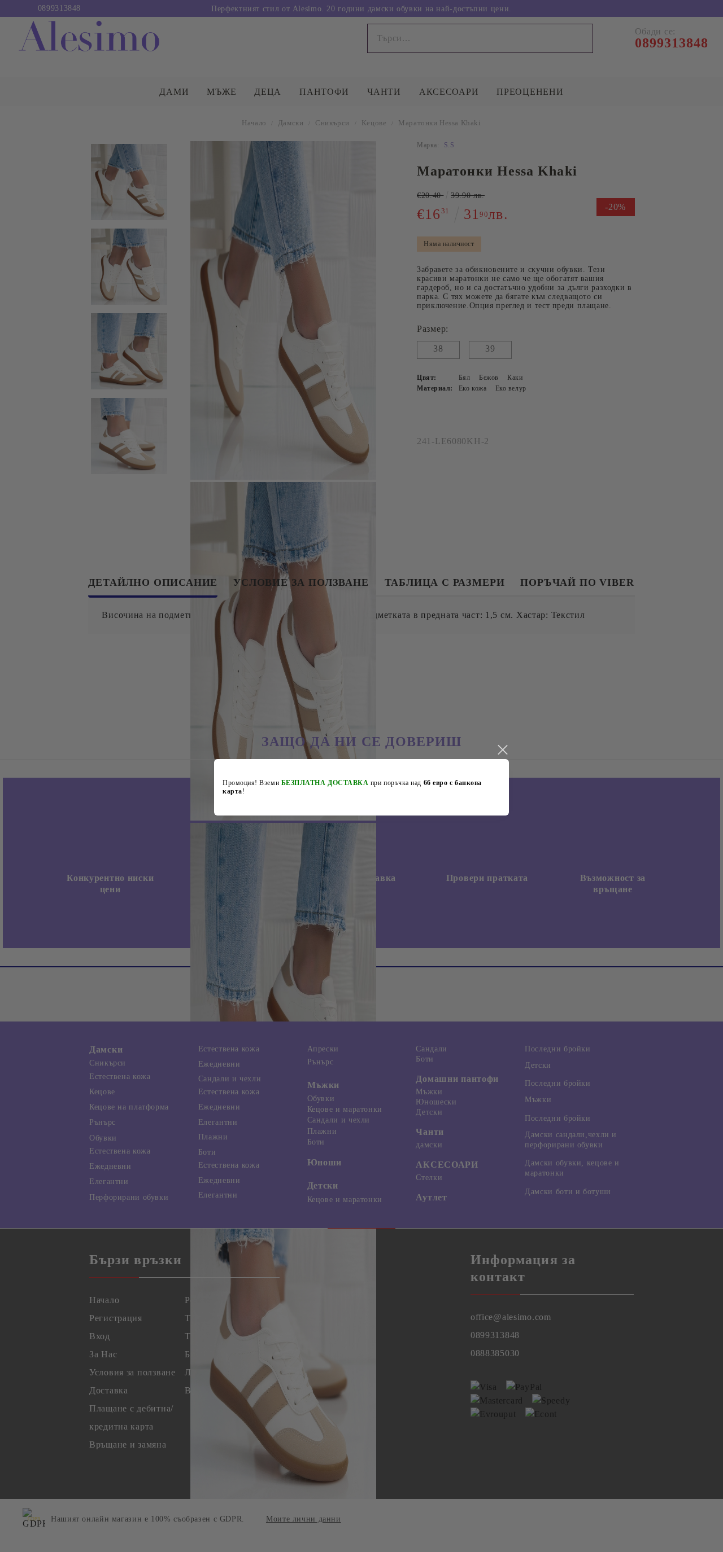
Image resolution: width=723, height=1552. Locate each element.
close (502, 750)
